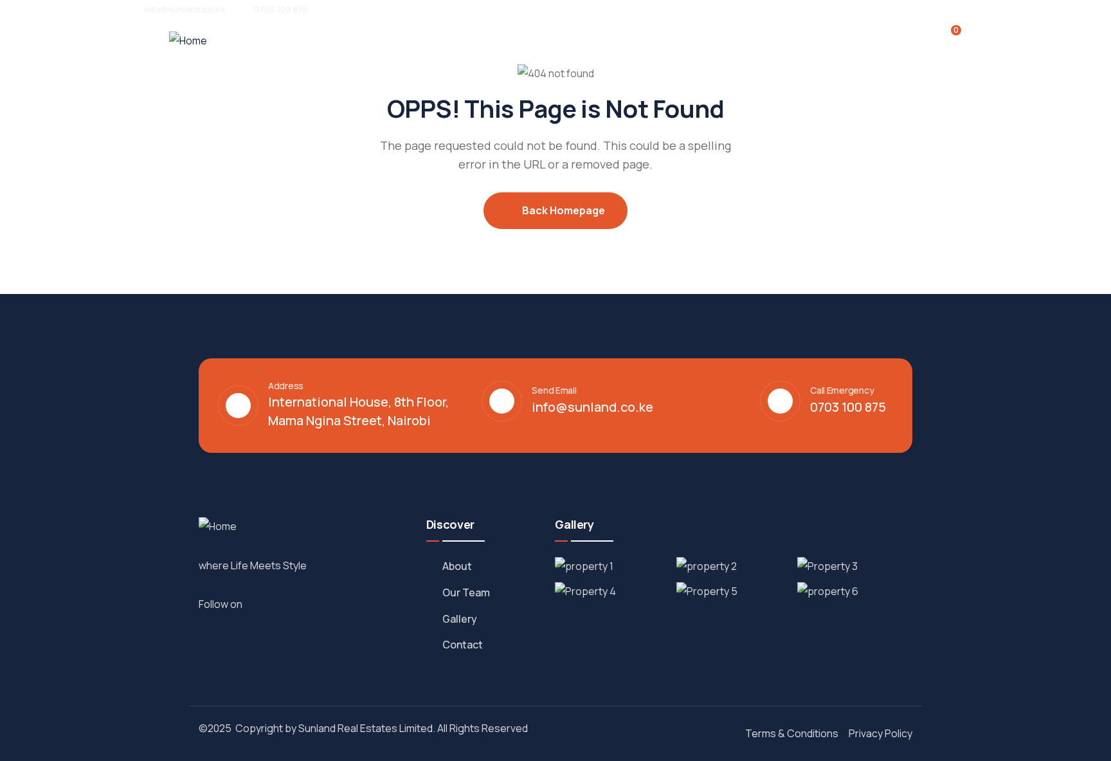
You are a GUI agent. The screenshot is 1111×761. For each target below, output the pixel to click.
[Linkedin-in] (288, 603)
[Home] (188, 41)
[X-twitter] (302, 603)
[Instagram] (273, 603)
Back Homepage (562, 210)
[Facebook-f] (259, 603)
